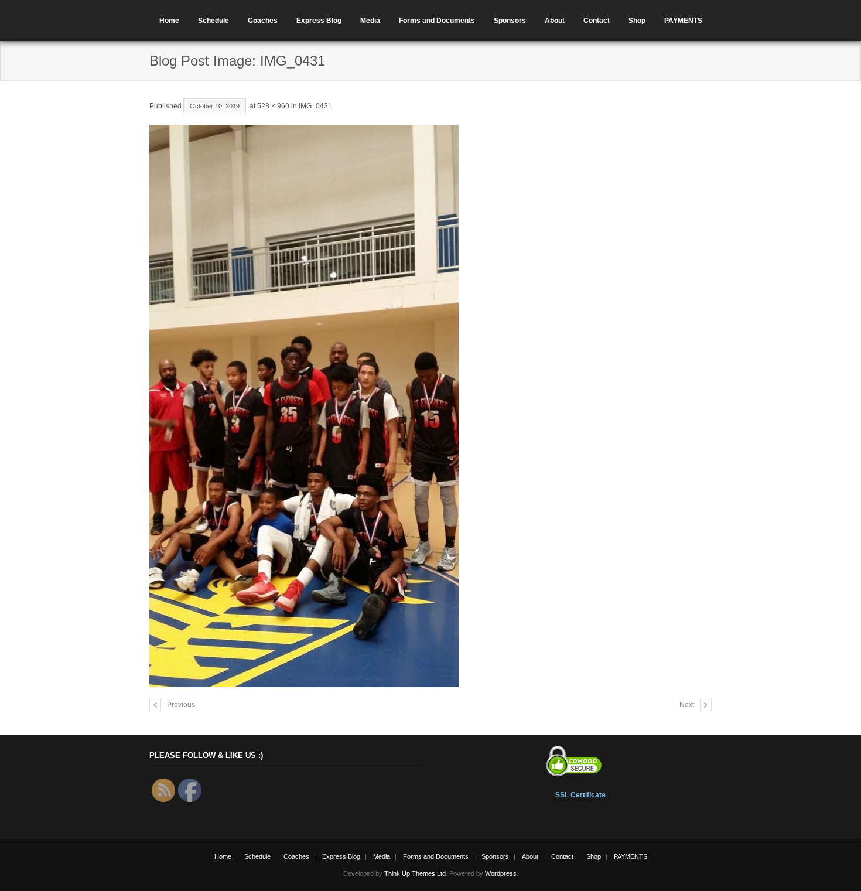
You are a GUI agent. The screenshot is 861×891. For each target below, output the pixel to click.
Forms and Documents (437, 20)
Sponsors (510, 20)
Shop (636, 20)
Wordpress (501, 873)
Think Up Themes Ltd (415, 873)
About (555, 20)
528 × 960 (273, 106)
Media (370, 20)
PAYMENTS (683, 20)
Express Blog (318, 20)
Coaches (263, 20)
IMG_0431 (315, 106)
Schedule (213, 20)
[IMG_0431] (430, 406)
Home (169, 20)
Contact (596, 20)
